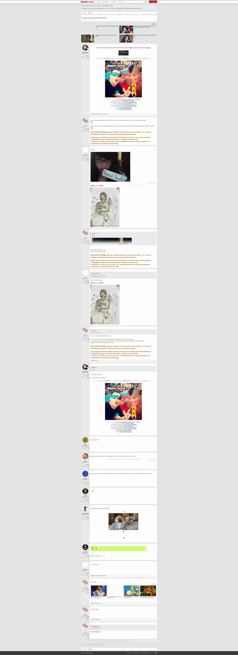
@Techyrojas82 (95, 631)
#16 (155, 607)
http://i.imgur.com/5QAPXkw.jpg (130, 101)
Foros (99, 1)
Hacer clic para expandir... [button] (123, 243)
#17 (155, 623)
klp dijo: (93, 233)
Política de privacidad (144, 653)
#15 (155, 579)
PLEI (123, 511)
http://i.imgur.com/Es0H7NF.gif (128, 100)
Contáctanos (129, 653)
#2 (155, 118)
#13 (155, 544)
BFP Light (84, 653)
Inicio (154, 653)
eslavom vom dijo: (95, 273)
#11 (155, 488)
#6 (155, 327)
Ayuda (150, 653)
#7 (155, 364)
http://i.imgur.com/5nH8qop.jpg (123, 99)
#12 (155, 506)
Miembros (114, 1)
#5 (155, 270)
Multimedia (106, 1)
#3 (155, 147)
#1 (155, 45)
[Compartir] (154, 45)
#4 (155, 230)
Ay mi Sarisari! (97, 185)
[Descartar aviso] (155, 5)
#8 (155, 437)
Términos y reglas (136, 653)
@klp (131, 48)
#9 (155, 454)
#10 (155, 471)
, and (100, 114)
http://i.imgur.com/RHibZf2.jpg (134, 99)
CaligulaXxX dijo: (95, 626)
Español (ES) (90, 653)
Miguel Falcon (85, 19)
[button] (101, 2)
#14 (155, 562)
